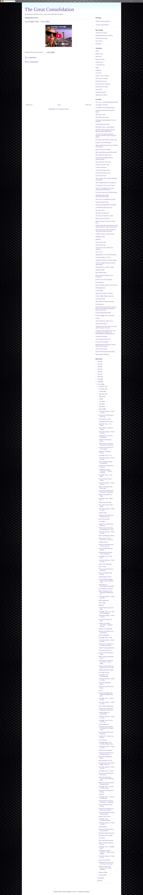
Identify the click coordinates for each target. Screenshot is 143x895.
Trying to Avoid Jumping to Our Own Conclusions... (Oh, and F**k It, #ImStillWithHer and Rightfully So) (105, 332)
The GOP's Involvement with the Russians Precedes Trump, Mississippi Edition (105, 135)
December (102, 386)
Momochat (98, 43)
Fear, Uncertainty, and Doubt (103, 162)
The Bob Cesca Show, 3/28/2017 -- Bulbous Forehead (105, 471)
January (101, 875)
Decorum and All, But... (105, 860)
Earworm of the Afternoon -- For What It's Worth (106, 644)
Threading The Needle (101, 105)
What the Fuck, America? (102, 213)
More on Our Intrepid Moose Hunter (105, 199)
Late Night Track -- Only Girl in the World (106, 797)
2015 (99, 880)
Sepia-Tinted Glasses (101, 323)
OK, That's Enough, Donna (102, 170)
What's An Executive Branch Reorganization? (106, 783)
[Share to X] (50, 52)
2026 (99, 361)
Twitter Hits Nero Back (105, 502)
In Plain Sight (99, 290)
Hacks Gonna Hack (100, 245)
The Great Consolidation (49, 9)
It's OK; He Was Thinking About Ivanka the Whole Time (106, 581)
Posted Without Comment (106, 588)
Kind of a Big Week (104, 635)
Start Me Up (98, 41)
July (100, 399)
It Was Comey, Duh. (100, 242)
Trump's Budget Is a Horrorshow (104, 713)
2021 (99, 374)
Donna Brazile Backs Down (102, 173)
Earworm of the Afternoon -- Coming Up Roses (106, 753)
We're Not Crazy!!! (100, 114)
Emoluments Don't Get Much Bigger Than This (106, 763)
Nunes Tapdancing (104, 600)
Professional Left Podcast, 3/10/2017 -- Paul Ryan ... (106, 801)
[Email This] (47, 52)
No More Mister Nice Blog (102, 84)
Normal (97, 318)
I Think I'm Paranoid (100, 167)
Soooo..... (101, 690)
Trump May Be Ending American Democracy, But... (104, 158)
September (102, 394)
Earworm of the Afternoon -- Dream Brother (106, 829)
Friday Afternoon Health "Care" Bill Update (105, 553)
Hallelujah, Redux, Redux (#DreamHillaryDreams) (102, 195)
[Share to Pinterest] (54, 52)
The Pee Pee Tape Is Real (102, 164)
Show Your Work (100, 210)
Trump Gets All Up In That (106, 421)
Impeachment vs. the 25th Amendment (105, 254)
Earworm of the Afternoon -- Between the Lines (106, 515)
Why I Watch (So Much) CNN (103, 155)
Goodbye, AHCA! (103, 542)
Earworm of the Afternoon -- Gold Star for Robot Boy (106, 491)
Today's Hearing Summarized (106, 648)
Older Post (88, 104)
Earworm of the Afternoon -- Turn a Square (106, 448)
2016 (99, 878)
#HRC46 (97, 239)
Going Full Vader (100, 270)
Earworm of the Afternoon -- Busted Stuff (106, 631)
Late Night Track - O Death (106, 771)
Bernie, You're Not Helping (102, 149)
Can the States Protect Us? (102, 339)
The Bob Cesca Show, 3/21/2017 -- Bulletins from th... (105, 625)
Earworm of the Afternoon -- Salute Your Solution (106, 809)
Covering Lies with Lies (105, 650)
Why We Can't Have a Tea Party (104, 293)
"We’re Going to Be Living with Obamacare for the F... (107, 528)
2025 (99, 364)
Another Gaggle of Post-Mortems (104, 315)
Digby (97, 67)
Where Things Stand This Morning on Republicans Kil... (106, 592)
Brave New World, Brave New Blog (105, 351)
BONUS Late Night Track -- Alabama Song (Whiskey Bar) (106, 694)
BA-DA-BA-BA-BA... (104, 519)
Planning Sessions (100, 288)
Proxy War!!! (102, 521)
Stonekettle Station (100, 92)
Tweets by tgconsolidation (102, 21)
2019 (99, 379)
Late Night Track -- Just (105, 455)
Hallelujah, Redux (100, 236)
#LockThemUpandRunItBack (103, 312)
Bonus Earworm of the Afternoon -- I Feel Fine (106, 538)
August (101, 396)
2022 (99, 371)
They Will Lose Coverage (106, 835)
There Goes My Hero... (101, 349)
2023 (99, 369)
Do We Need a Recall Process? (103, 207)
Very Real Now (103, 826)
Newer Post (29, 104)
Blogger (87, 891)
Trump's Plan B (103, 512)
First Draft (98, 73)
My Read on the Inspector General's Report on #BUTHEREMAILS (105, 130)
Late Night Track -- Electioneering (104, 675)
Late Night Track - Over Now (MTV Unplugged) (106, 612)
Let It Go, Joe (99, 252)
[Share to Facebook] (52, 52)
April (100, 406)
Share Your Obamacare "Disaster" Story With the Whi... (106, 778)
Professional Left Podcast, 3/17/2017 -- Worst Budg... (106, 662)
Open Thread (102, 566)
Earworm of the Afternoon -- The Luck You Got (106, 545)
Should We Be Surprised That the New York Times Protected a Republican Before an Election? (105, 308)
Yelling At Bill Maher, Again (106, 670)
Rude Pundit (98, 89)
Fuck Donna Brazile (100, 175)
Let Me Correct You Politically (103, 279)
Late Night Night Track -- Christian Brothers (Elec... (106, 743)
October (101, 391)
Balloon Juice (99, 53)
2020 (99, 376)
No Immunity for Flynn (105, 419)
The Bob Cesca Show (101, 32)
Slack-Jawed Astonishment (106, 840)
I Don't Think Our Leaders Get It (104, 321)
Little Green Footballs (101, 78)
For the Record (99, 304)
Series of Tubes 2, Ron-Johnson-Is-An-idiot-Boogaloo (105, 868)
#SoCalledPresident (101, 272)
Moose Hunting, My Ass (102, 202)
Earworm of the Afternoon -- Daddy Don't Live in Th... (106, 709)
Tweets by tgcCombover (102, 24)
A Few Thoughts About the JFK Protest (106, 285)
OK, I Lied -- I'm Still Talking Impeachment (106, 102)
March (101, 409)
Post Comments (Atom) (62, 109)
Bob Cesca (98, 56)
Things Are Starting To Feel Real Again (106, 260)
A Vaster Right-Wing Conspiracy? (104, 296)
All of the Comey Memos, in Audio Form (106, 139)
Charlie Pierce (99, 62)
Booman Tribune (100, 59)
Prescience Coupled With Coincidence (105, 205)
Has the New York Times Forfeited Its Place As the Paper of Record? (105, 230)
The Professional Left (101, 38)
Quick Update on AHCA (105, 577)
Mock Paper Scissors (101, 81)
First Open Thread (104, 672)
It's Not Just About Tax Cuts (103, 257)
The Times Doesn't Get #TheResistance (106, 192)
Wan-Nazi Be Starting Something (104, 301)
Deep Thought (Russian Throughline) (105, 182)
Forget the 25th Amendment (103, 142)
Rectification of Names (101, 86)
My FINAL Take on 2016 (102, 117)
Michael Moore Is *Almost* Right (104, 267)
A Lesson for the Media (101, 342)
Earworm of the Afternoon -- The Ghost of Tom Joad (106, 863)
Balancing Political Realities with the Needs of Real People (105, 345)
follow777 (75, 891)
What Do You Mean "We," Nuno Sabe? (105, 487)
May (100, 404)
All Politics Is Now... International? (104, 127)
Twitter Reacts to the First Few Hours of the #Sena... (106, 444)
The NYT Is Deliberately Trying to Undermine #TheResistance (104, 188)
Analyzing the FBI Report (102, 354)
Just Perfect (102, 838)
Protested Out (99, 282)
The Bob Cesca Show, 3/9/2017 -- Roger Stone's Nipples (107, 852)
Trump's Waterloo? (104, 724)
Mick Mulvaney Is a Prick (105, 760)
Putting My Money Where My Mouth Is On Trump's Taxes (106, 728)
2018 (99, 381)
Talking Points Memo (101, 95)
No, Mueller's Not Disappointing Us (105, 107)
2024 (99, 366)
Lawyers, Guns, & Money (102, 75)
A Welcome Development (106, 750)
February (101, 872)
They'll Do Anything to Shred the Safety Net (107, 813)
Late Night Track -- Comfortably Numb (104, 819)
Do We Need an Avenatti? (102, 124)
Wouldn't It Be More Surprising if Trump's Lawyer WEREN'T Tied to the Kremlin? (106, 226)
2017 (99, 384)
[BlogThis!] (49, 52)
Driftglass (98, 70)
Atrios (97, 51)
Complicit (101, 794)
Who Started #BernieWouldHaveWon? (106, 152)
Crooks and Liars (100, 64)
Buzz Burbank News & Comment (104, 35)
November (102, 389)
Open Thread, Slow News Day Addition (105, 462)
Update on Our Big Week (105, 629)
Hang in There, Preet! (104, 816)
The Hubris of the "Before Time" (104, 215)
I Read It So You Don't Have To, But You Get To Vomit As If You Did (106, 327)
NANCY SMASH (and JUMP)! (106, 535)
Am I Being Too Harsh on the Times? (105, 185)
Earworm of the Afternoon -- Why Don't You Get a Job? (106, 666)
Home (59, 104)
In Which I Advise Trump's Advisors (105, 234)
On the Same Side (100, 298)
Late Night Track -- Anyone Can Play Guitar (106, 787)
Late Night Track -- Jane (105, 637)
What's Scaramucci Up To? (102, 218)
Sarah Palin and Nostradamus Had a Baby (106, 585)
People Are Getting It (101, 336)
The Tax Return (103, 740)
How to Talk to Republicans (106, 706)
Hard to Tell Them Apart (105, 564)
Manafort (101, 605)
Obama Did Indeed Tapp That (107, 833)
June (100, 401)
